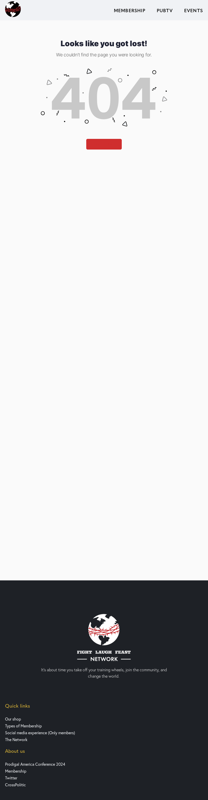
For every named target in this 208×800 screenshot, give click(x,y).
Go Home (104, 144)
